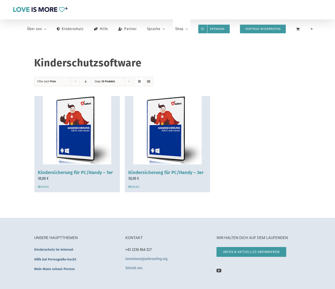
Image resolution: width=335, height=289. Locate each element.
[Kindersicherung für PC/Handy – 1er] (77, 130)
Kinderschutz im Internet (53, 249)
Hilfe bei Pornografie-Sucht (55, 259)
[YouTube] (218, 270)
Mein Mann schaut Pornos (54, 269)
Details (45, 186)
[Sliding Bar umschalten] (312, 29)
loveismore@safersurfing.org (146, 259)
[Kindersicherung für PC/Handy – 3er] (167, 130)
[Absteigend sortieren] (85, 81)
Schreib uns (134, 268)
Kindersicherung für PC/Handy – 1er (75, 172)
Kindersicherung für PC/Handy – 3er (166, 172)
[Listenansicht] (148, 81)
